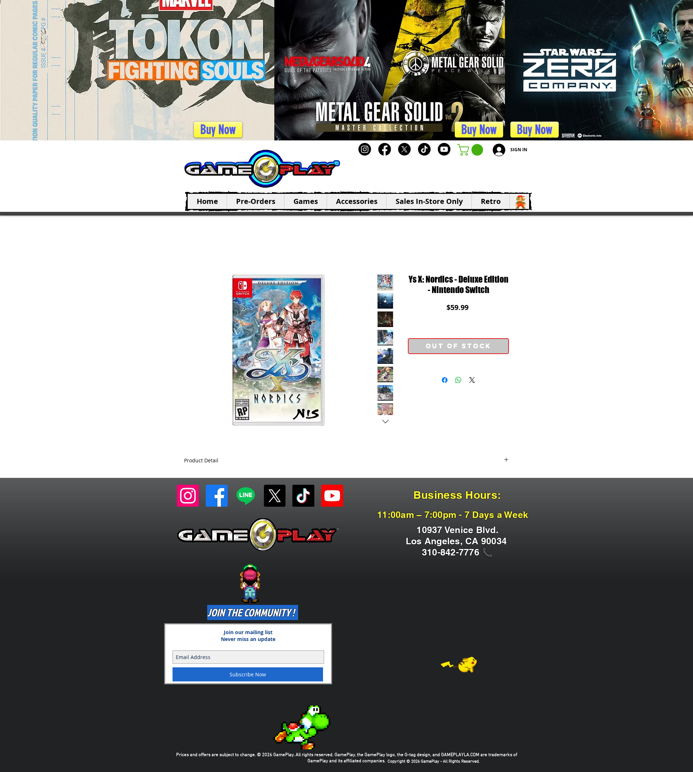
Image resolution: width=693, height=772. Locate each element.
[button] (471, 150)
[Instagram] (364, 149)
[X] (404, 149)
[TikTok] (424, 149)
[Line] (246, 496)
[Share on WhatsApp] (458, 380)
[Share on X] (472, 380)
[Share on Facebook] (444, 380)
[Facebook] (384, 149)
